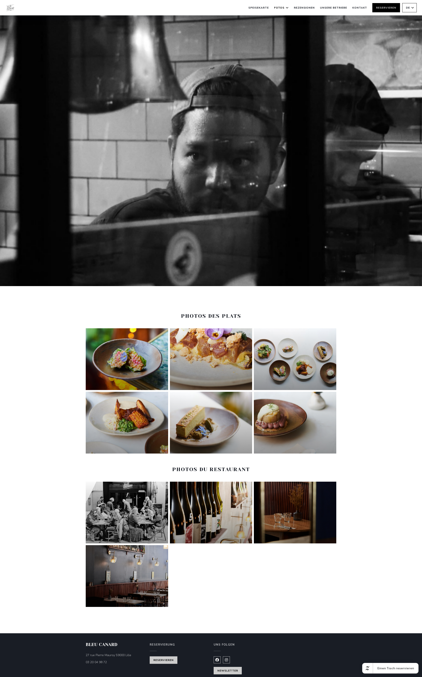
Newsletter (227, 670)
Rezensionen (304, 7)
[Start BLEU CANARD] (10, 8)
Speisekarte (258, 7)
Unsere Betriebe (333, 7)
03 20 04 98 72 (96, 662)
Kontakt (359, 7)
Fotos (279, 7)
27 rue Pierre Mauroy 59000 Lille (115, 655)
